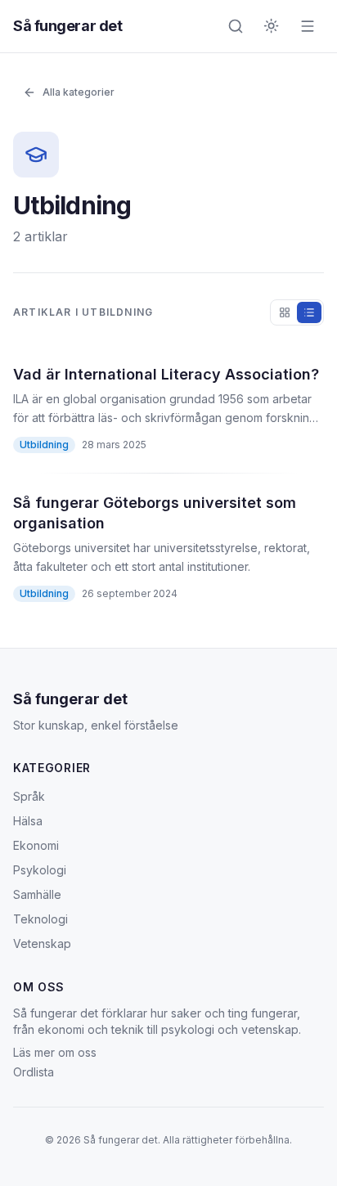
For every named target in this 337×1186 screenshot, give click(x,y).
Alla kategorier (79, 92)
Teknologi (40, 919)
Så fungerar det (67, 25)
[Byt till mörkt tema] (271, 26)
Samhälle (37, 894)
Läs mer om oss (55, 1052)
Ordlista (33, 1072)
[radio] (284, 312)
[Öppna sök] (235, 26)
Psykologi (39, 870)
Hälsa (28, 821)
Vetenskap (42, 943)
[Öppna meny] (307, 26)
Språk (29, 796)
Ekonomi (36, 845)
